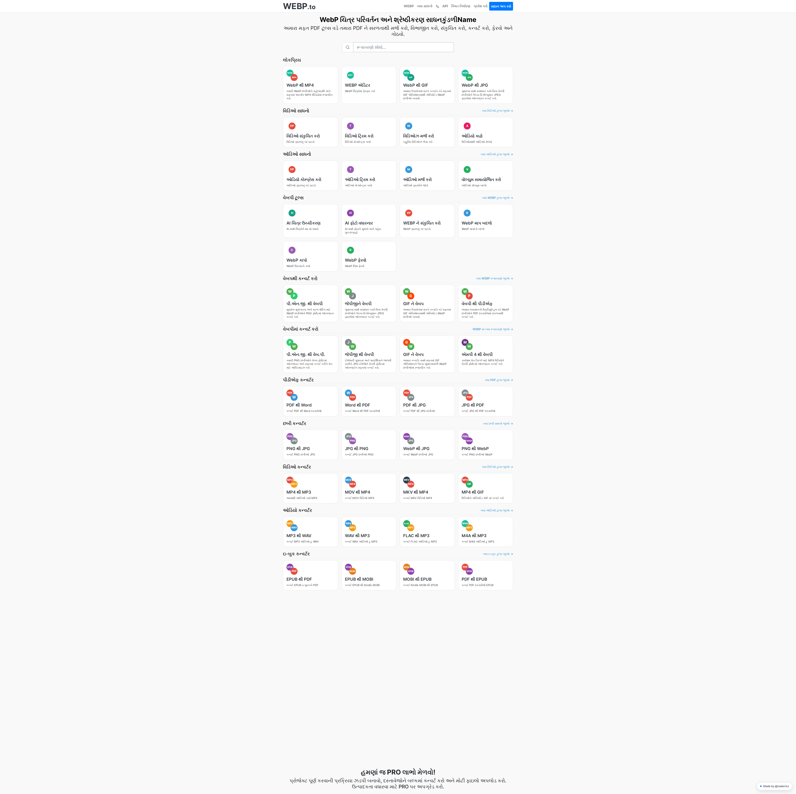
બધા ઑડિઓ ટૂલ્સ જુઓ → (497, 154)
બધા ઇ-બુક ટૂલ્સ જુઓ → (498, 554)
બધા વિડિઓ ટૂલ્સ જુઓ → (497, 110)
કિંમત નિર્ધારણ (460, 6)
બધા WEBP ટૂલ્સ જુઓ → (497, 197)
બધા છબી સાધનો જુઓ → (498, 423)
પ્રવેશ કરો (481, 6)
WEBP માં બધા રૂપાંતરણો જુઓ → (493, 329)
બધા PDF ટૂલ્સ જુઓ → (499, 380)
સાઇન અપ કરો (501, 6)
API (445, 6)
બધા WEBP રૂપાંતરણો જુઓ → (494, 278)
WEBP (409, 6)
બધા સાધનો (424, 6)
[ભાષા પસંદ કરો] (437, 6)
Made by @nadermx (776, 786)
